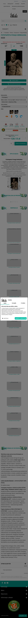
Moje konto (4, 594)
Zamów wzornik (23, 99)
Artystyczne (16, 32)
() (4, 24)
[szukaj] (25, 21)
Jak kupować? (10, 3)
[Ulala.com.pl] (14, 15)
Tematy (11, 32)
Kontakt (14, 8)
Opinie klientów (7, 6)
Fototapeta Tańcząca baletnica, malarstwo (14, 243)
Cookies (24, 11)
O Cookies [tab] (23, 303)
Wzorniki (23, 3)
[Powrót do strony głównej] (1, 32)
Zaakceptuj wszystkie (20, 318)
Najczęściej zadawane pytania (18, 6)
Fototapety (6, 32)
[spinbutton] (6, 46)
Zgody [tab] (5, 303)
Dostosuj (6, 318)
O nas (4, 3)
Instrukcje (17, 3)
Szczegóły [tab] (14, 303)
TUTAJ (13, 174)
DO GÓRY (22, 615)
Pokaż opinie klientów (7, 569)
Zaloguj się (14, 24)
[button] (11, 45)
